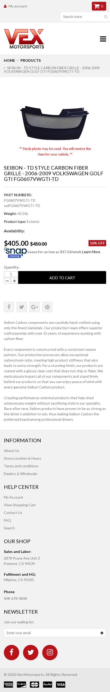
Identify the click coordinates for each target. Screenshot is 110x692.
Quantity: (11, 267)
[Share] (9, 307)
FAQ (7, 520)
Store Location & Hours (22, 458)
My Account (13, 497)
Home (9, 60)
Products (30, 60)
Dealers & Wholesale (20, 473)
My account (18, 6)
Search (9, 528)
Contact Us (13, 512)
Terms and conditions (21, 466)
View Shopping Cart (20, 505)
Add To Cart (62, 277)
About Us (11, 450)
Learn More (91, 252)
